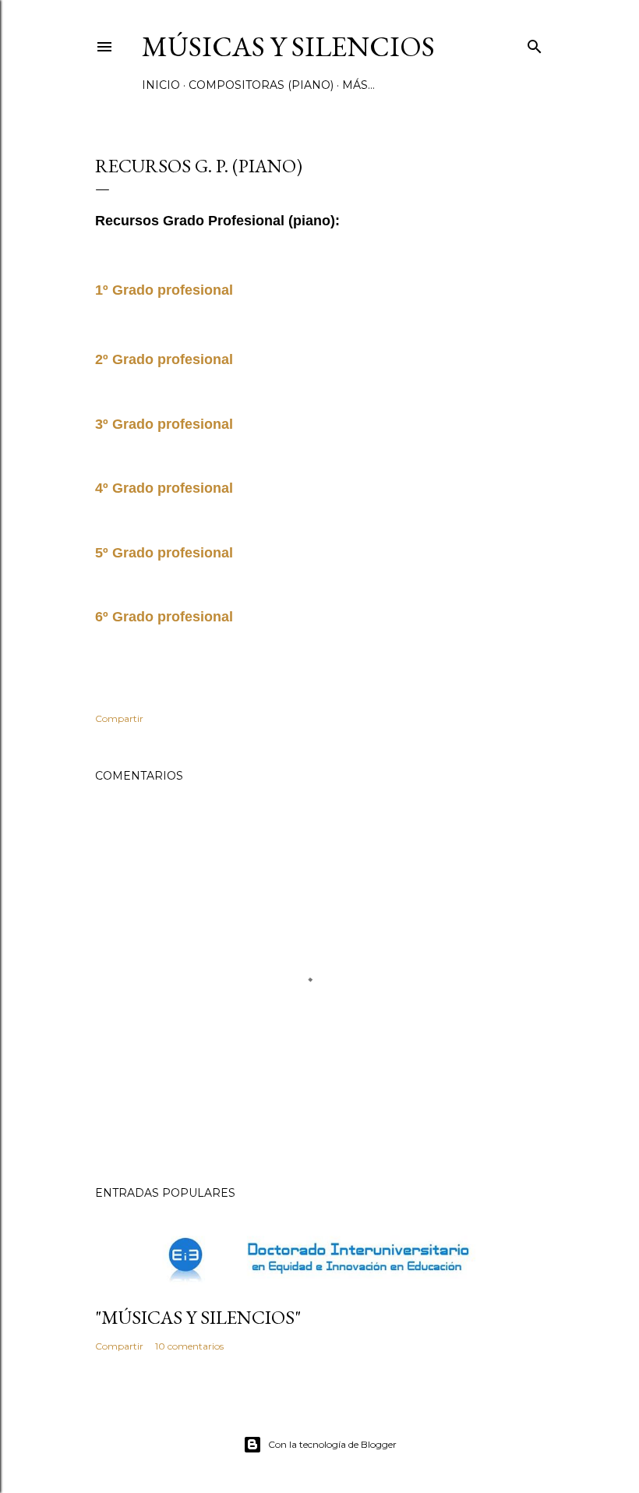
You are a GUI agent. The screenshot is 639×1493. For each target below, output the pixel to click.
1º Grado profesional (166, 290)
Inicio (161, 85)
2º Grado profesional (164, 359)
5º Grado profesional (164, 553)
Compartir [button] (119, 718)
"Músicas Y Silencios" (198, 1317)
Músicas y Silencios (288, 46)
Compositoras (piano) (261, 85)
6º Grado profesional (164, 616)
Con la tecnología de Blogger (332, 1444)
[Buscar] (534, 43)
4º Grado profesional (164, 488)
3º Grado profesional (164, 424)
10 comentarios (189, 1346)
